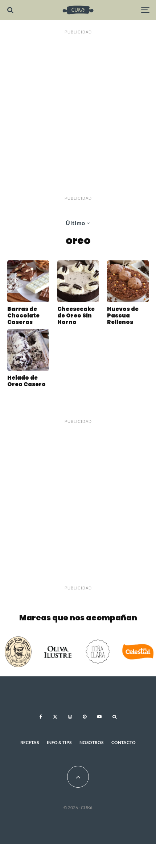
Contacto (123, 742)
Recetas (29, 742)
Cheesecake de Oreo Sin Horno (76, 315)
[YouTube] (99, 716)
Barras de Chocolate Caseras (23, 315)
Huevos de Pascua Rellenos (123, 315)
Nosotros (91, 742)
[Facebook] (41, 716)
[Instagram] (70, 716)
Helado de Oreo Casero (26, 381)
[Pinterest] (84, 716)
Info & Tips (59, 742)
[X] (55, 716)
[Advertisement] (78, 115)
